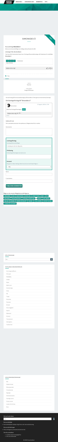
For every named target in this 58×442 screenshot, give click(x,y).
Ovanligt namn (10, 398)
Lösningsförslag (11, 141)
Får (47, 196)
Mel (7, 381)
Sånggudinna (7, 196)
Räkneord (8, 313)
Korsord (9, 161)
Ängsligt (8, 393)
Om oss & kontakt (11, 436)
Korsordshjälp (29, 2)
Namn (7, 171)
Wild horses (7, 198)
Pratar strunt (9, 401)
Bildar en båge (20, 196)
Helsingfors (9, 322)
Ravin (7, 282)
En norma (12, 201)
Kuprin (8, 310)
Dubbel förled (9, 384)
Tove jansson (46, 198)
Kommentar (9, 127)
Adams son (9, 285)
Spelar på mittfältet (16, 198)
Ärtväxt (8, 305)
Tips (46, 2)
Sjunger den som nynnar (10, 203)
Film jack (6, 201)
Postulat (8, 302)
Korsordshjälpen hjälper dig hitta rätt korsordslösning (19, 424)
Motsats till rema (48, 201)
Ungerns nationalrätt (21, 201)
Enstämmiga (9, 288)
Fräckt (39, 198)
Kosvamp (8, 299)
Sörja (7, 291)
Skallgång (8, 276)
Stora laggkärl (38, 201)
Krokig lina (27, 196)
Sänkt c (42, 196)
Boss (7, 407)
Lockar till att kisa (10, 404)
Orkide (8, 279)
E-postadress (9, 178)
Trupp (7, 296)
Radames (31, 201)
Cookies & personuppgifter (13, 434)
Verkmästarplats (10, 395)
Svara (8, 115)
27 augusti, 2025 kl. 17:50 (43, 104)
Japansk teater (35, 196)
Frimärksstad (9, 390)
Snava (13, 196)
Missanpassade (10, 387)
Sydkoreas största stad (28, 198)
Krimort (8, 316)
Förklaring (10, 150)
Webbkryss (39, 2)
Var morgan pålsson (11, 271)
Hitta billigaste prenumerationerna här (14, 429)
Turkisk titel (9, 324)
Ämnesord (19, 2)
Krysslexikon (31, 440)
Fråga (8, 76)
